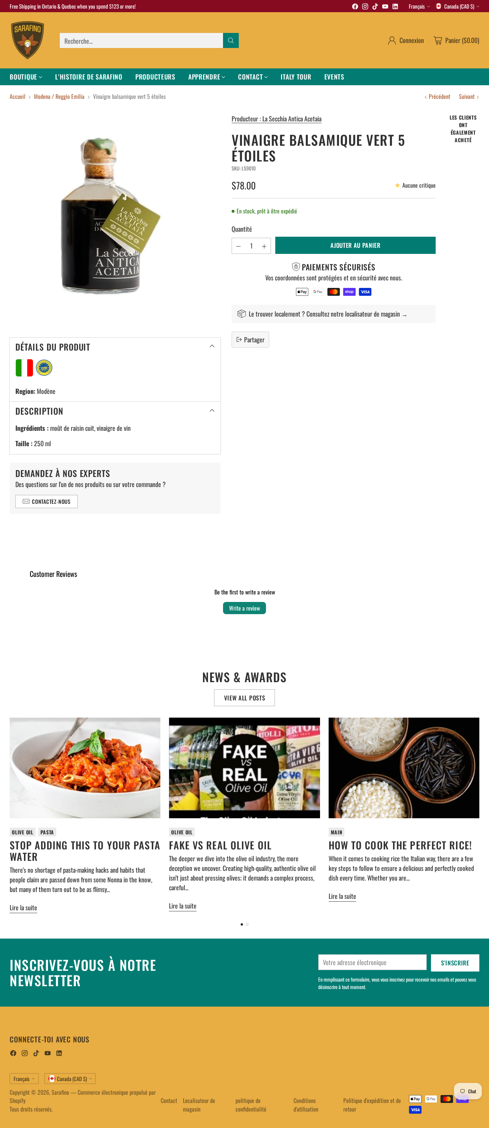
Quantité (242, 228)
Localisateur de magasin (199, 1104)
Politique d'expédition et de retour (372, 1104)
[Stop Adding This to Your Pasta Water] (85, 768)
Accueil (17, 96)
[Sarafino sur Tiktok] (375, 7)
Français (417, 6)
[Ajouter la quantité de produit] (264, 246)
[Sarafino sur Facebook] (355, 7)
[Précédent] (12, 815)
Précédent (439, 96)
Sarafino (60, 1092)
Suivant (467, 96)
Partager (254, 339)
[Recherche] (231, 40)
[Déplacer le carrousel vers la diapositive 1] (242, 924)
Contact (169, 1100)
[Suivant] (477, 815)
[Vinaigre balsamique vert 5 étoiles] (115, 219)
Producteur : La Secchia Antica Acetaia (276, 118)
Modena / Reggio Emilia (59, 96)
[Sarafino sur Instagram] (365, 7)
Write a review (244, 608)
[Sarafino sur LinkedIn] (395, 7)
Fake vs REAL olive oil (220, 845)
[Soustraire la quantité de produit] (238, 246)
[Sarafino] (27, 40)
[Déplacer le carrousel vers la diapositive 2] (247, 924)
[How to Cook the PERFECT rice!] (404, 768)
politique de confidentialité (251, 1104)
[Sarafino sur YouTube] (385, 7)
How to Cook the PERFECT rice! (400, 845)
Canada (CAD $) (459, 6)
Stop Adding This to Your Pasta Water (85, 851)
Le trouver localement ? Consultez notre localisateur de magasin (324, 313)
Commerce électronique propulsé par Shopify (83, 1096)
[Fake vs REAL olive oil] (244, 768)
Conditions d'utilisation (306, 1104)
